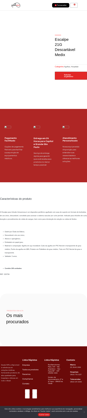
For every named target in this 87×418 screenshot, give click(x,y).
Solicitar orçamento (68, 75)
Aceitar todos (44, 415)
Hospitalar (75, 67)
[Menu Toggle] (36, 5)
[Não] (84, 412)
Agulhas (67, 67)
